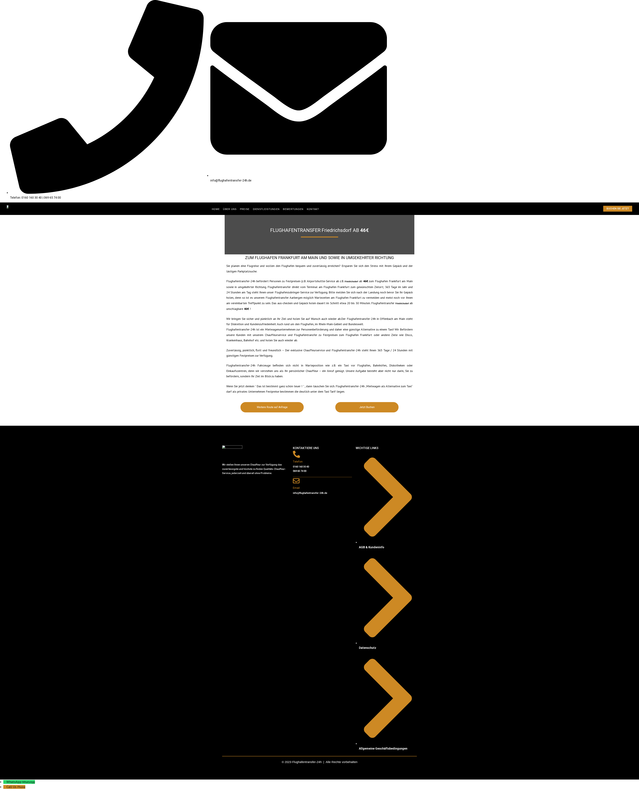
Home (216, 209)
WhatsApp (28, 782)
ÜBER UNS (229, 209)
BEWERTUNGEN (293, 209)
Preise (245, 209)
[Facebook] (226, 483)
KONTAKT (313, 209)
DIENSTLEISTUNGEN (266, 209)
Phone (21, 787)
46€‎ (364, 230)
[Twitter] (236, 483)
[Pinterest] (256, 483)
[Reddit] (246, 483)
